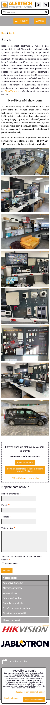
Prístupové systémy (13, 598)
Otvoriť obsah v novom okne (26, 478)
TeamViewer (11, 91)
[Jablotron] (25, 649)
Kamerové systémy (13, 583)
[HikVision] (25, 632)
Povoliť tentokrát (25, 462)
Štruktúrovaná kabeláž (14, 613)
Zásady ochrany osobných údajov (30, 692)
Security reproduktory (14, 603)
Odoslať (7, 570)
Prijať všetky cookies (34, 700)
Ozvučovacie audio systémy (17, 608)
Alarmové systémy (12, 588)
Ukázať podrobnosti (11, 698)
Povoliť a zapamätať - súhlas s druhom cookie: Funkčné (25, 470)
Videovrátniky (10, 593)
